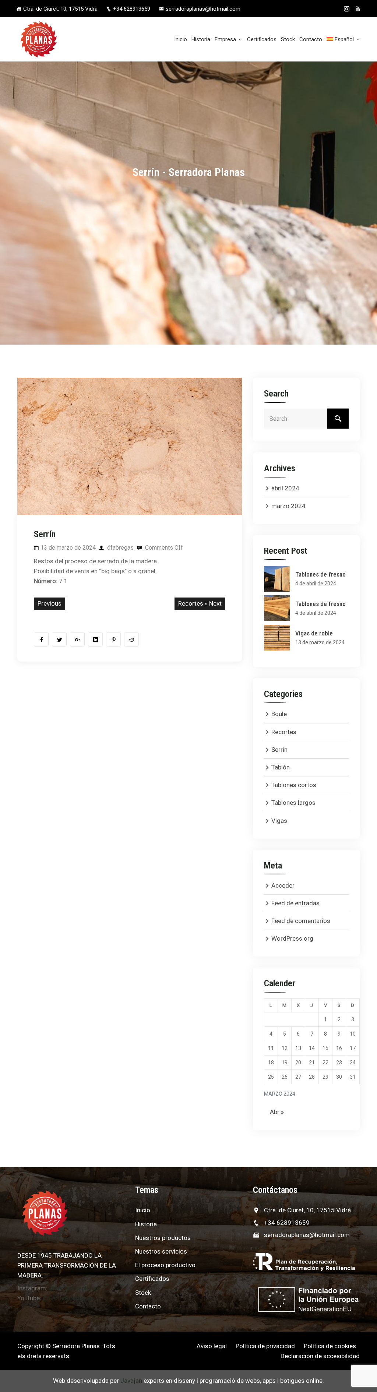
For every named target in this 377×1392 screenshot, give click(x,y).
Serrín (279, 749)
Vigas (279, 820)
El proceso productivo (165, 1265)
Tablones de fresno (320, 574)
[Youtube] (357, 8)
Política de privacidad (265, 1346)
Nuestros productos (163, 1237)
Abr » (277, 1112)
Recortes (190, 603)
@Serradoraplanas (68, 1298)
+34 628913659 (131, 9)
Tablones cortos (293, 785)
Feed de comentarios (300, 920)
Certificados (261, 39)
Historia (200, 39)
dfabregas (120, 547)
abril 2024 (285, 488)
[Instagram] (346, 8)
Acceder (283, 885)
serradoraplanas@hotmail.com (203, 9)
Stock (288, 39)
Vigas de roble (314, 633)
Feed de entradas (295, 903)
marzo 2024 (288, 506)
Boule (279, 714)
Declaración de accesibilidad (320, 1356)
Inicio (180, 39)
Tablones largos (293, 802)
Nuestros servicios (161, 1251)
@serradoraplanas (74, 1288)
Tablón (280, 767)
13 (298, 1048)
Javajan (131, 1380)
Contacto (310, 39)
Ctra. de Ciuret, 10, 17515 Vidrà (307, 1210)
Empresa (225, 39)
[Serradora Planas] (55, 39)
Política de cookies (330, 1346)
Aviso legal (212, 1346)
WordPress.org (292, 938)
